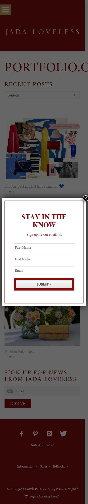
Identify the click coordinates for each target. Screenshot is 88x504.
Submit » (44, 284)
